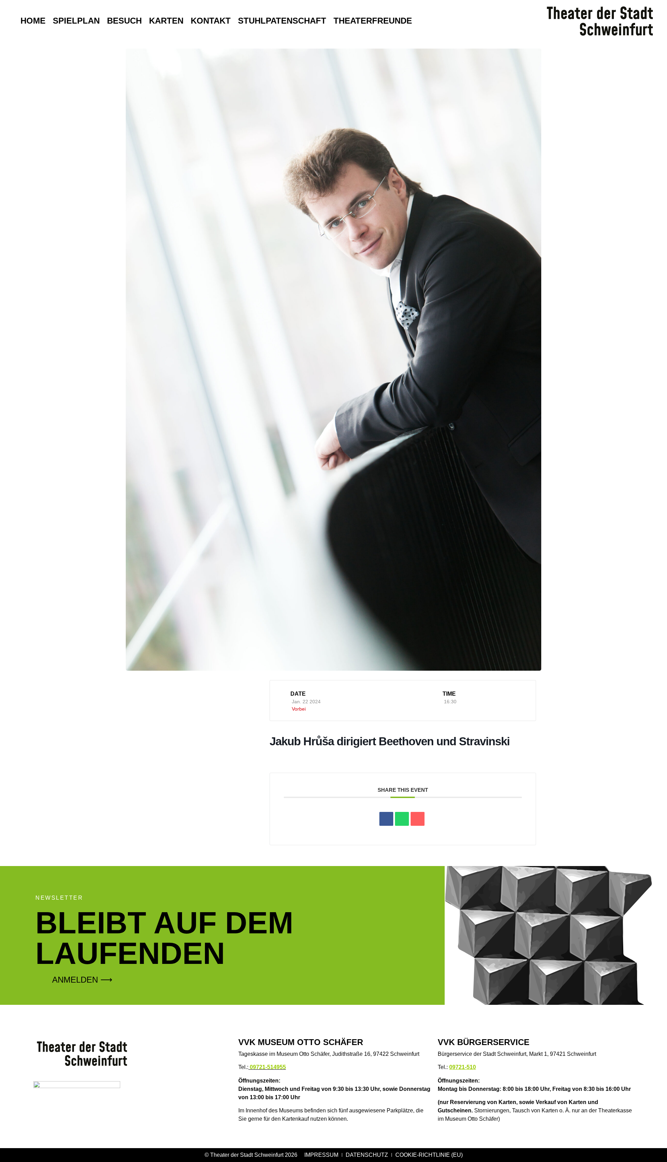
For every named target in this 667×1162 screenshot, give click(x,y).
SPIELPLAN (76, 20)
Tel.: (262, 1067)
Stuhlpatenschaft (282, 20)
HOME (33, 20)
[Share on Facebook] (386, 819)
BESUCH (124, 20)
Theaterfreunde (373, 20)
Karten (166, 20)
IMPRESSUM (321, 1155)
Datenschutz (367, 1155)
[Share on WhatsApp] (402, 819)
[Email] (418, 819)
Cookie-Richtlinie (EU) (429, 1155)
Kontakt (211, 20)
